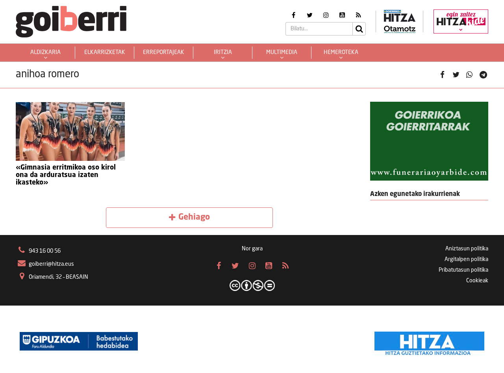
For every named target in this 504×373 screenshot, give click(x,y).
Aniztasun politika (466, 249)
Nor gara (252, 249)
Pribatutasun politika (463, 270)
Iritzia (223, 52)
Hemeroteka (341, 52)
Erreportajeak (163, 52)
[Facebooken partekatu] (442, 75)
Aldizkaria (45, 52)
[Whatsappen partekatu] (469, 75)
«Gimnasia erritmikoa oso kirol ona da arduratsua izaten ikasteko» (66, 175)
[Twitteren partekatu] (456, 75)
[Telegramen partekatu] (483, 75)
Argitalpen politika (466, 259)
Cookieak (477, 280)
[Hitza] (429, 341)
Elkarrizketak (104, 52)
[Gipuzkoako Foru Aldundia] (79, 341)
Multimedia (281, 52)
